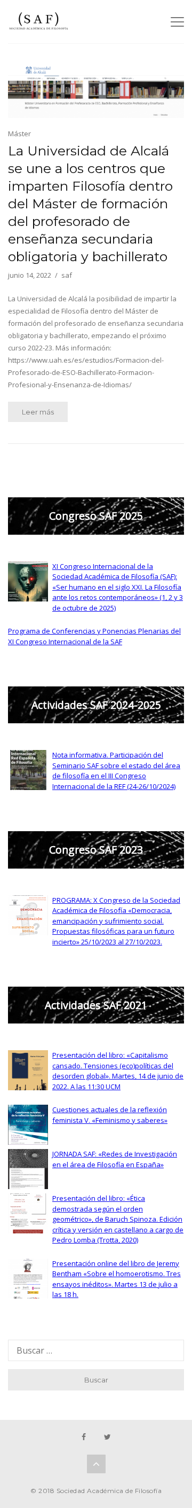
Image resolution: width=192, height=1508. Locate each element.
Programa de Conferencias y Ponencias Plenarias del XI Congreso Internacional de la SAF (94, 636)
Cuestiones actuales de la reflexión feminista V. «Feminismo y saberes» (109, 1115)
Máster (19, 133)
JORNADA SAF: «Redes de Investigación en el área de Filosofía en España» (114, 1159)
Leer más (38, 412)
